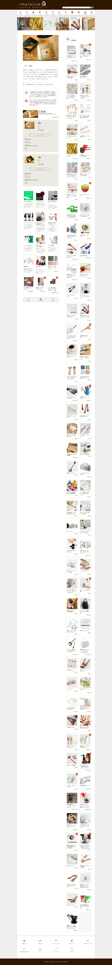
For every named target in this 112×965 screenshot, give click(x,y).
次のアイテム (53, 300)
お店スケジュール (72, 943)
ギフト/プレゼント (33, 14)
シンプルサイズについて (56, 943)
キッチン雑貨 (40, 14)
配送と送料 (24, 943)
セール (72, 14)
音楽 (65, 14)
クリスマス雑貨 (59, 14)
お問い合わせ (72, 951)
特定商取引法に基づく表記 (24, 951)
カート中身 (20, 14)
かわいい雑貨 (46, 14)
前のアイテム (28, 300)
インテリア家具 (27, 14)
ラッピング (78, 14)
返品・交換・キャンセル (88, 943)
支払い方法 (40, 943)
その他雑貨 (52, 14)
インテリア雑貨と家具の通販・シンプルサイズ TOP (56, 5)
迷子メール (40, 951)
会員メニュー (91, 14)
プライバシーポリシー (56, 951)
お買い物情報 (85, 14)
